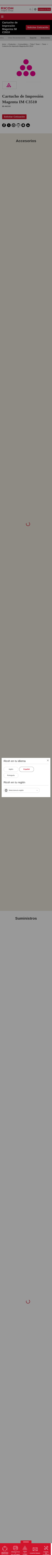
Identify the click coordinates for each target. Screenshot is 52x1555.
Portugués (11, 775)
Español (26, 769)
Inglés (11, 769)
